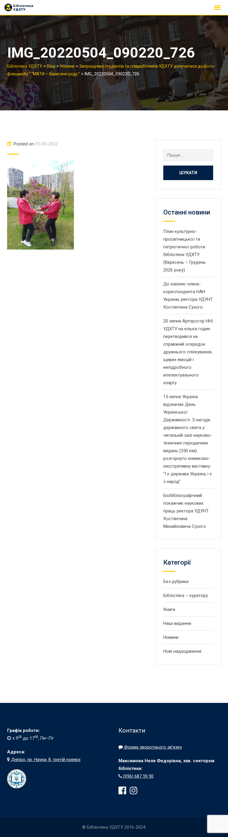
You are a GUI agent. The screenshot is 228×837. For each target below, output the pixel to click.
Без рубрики (176, 581)
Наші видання (177, 623)
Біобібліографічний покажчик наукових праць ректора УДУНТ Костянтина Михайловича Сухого (186, 511)
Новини (170, 637)
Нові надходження (182, 651)
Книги (169, 609)
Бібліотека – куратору (185, 595)
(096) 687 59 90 (137, 776)
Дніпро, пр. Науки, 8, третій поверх (45, 759)
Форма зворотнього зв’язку (152, 747)
